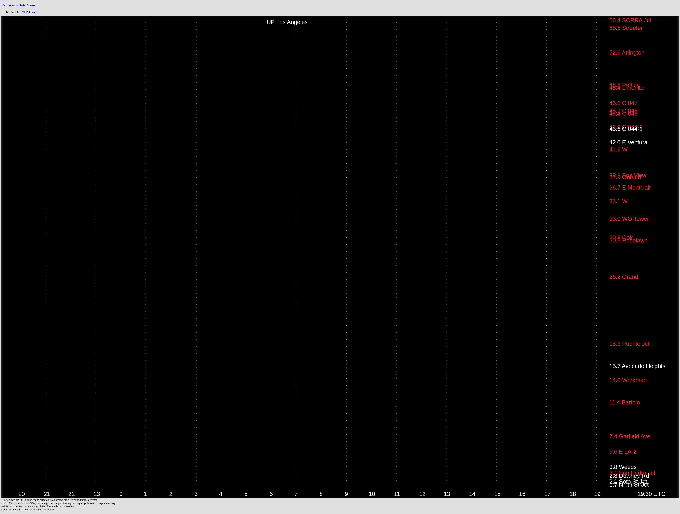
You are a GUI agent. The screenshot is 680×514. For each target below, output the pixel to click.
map (33, 11)
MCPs (25, 11)
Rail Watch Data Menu (18, 5)
